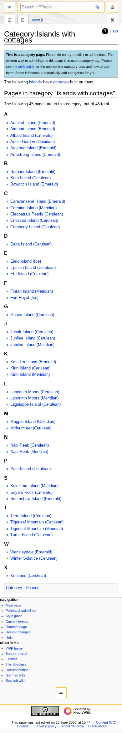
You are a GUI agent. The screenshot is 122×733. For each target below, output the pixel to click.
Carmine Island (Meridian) (33, 208)
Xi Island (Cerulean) (28, 575)
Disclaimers (97, 726)
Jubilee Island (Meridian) (32, 345)
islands (35, 82)
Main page (13, 605)
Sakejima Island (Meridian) (34, 486)
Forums (12, 659)
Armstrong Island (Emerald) (35, 154)
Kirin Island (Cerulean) (30, 368)
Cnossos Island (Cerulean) (34, 220)
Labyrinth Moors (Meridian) (34, 398)
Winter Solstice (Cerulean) (34, 558)
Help (114, 31)
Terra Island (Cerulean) (30, 516)
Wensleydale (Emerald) (31, 552)
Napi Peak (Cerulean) (29, 445)
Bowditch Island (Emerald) (34, 184)
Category (14, 588)
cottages (61, 82)
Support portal (16, 654)
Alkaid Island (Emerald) (31, 135)
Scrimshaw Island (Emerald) (35, 499)
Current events (17, 621)
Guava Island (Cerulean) (32, 315)
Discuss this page (23, 20)
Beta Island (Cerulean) (30, 178)
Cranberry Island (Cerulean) (35, 227)
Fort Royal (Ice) (24, 297)
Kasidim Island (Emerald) (33, 362)
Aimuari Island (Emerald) (32, 129)
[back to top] (61, 692)
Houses (32, 588)
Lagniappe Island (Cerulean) (35, 404)
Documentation (17, 670)
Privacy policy (46, 726)
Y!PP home (14, 648)
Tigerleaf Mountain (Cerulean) (37, 522)
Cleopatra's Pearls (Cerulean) (36, 214)
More (36, 19)
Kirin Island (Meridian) (30, 374)
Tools (112, 20)
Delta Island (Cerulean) (31, 244)
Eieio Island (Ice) (25, 261)
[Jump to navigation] (9, 7)
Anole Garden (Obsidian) (32, 142)
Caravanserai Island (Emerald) (37, 201)
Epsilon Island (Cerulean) (33, 267)
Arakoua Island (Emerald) (33, 148)
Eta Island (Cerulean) (29, 274)
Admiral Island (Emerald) (32, 123)
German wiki (15, 675)
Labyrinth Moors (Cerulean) (34, 392)
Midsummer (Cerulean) (30, 428)
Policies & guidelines (21, 610)
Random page (16, 627)
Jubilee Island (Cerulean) (32, 338)
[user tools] (112, 7)
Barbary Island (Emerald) (32, 172)
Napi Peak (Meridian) (29, 451)
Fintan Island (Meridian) (31, 291)
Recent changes (18, 632)
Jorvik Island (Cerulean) (31, 332)
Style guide (14, 616)
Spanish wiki (15, 680)
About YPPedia (72, 726)
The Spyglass (16, 664)
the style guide (23, 66)
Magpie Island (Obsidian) (32, 421)
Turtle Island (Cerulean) (31, 535)
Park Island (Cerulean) (30, 469)
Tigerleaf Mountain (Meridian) (36, 529)
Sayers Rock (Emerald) (31, 492)
